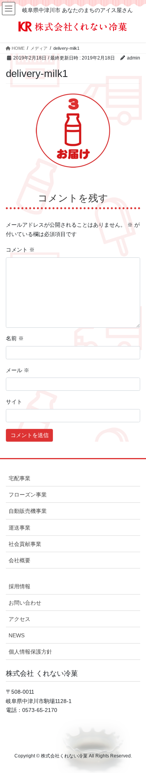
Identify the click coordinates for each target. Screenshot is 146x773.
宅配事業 (19, 478)
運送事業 (19, 528)
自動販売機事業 (28, 511)
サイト (14, 402)
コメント (20, 250)
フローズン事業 (28, 494)
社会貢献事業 (25, 544)
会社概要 (19, 560)
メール (17, 370)
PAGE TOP (125, 722)
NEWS (17, 635)
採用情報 (19, 586)
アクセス (19, 619)
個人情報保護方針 (30, 652)
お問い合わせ (25, 603)
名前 (15, 338)
